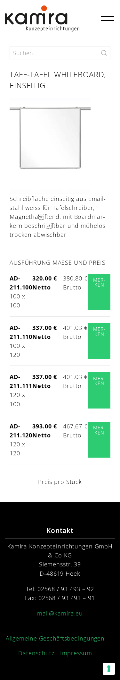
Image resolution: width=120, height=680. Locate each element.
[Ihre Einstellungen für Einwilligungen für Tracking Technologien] (109, 669)
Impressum (76, 653)
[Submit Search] (104, 53)
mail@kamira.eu (60, 613)
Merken (99, 282)
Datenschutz (36, 653)
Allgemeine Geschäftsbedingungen (55, 638)
